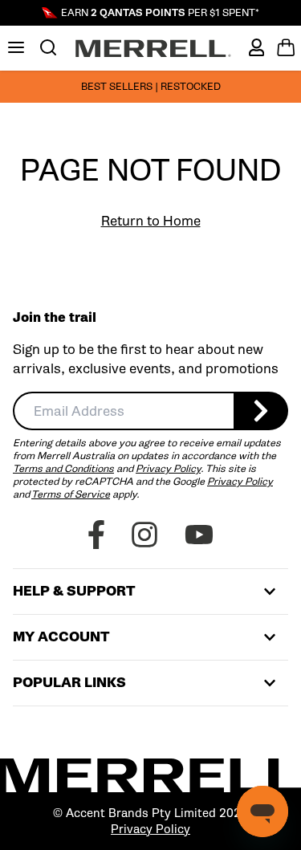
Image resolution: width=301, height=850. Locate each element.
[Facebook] (96, 534)
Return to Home (151, 221)
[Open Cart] (286, 47)
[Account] (256, 47)
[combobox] (123, 411)
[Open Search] (48, 47)
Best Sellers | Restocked (151, 86)
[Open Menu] (16, 47)
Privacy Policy (168, 468)
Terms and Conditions (63, 468)
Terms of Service (70, 494)
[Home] (153, 48)
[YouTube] (199, 534)
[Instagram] (144, 534)
